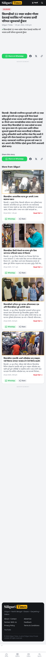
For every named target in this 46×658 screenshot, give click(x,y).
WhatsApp (11, 219)
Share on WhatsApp (15, 56)
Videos (28, 656)
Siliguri (6, 9)
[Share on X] (36, 56)
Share (23, 219)
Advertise (27, 619)
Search (39, 656)
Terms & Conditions (31, 625)
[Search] (42, 3)
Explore (17, 656)
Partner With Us (10, 622)
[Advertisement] (23, 86)
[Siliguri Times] (12, 2)
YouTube (7, 630)
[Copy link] (41, 56)
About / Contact (10, 619)
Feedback (27, 622)
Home (6, 656)
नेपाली (36, 3)
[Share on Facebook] (30, 56)
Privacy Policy (9, 625)
